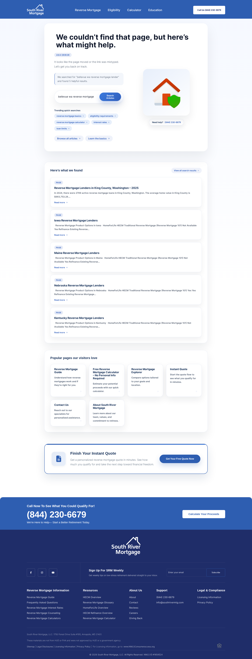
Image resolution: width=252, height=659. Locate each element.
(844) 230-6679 (173, 122)
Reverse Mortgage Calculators (44, 618)
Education (155, 10)
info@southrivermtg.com (170, 602)
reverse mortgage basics (69, 116)
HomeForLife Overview (95, 607)
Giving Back (135, 618)
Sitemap (31, 646)
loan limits (62, 128)
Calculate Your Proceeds (203, 514)
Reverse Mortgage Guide (40, 597)
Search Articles (110, 96)
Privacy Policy (205, 602)
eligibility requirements (101, 116)
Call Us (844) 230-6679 (209, 10)
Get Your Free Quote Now (180, 459)
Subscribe (216, 572)
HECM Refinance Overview (98, 612)
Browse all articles (67, 138)
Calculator (134, 10)
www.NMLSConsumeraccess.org (139, 646)
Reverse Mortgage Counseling (43, 612)
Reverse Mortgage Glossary (98, 602)
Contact (133, 602)
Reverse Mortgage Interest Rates (45, 607)
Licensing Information (209, 597)
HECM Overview (92, 597)
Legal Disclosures (44, 646)
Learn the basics (97, 138)
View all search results (185, 170)
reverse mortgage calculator (71, 122)
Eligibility (114, 10)
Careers (133, 612)
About (132, 597)
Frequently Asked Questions (42, 602)
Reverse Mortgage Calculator (99, 618)
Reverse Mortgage (88, 10)
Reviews (133, 607)
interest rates (100, 122)
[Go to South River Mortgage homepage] (35, 10)
